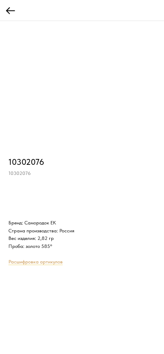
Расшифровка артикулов (35, 262)
